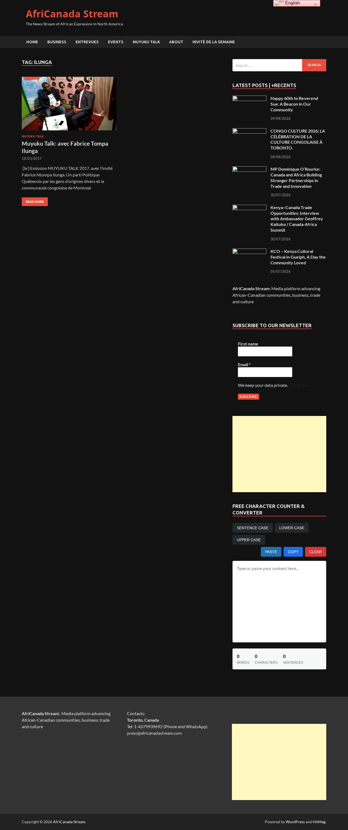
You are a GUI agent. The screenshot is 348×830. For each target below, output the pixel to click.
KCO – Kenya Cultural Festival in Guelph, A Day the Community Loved (298, 257)
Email (244, 364)
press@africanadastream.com (154, 733)
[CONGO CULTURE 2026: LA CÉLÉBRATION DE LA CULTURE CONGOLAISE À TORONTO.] (249, 131)
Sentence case (252, 528)
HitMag (319, 821)
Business (56, 42)
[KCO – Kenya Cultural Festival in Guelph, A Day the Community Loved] (249, 251)
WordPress (295, 821)
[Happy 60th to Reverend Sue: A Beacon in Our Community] (249, 98)
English (292, 3)
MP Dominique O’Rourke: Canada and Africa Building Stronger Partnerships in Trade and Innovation (296, 177)
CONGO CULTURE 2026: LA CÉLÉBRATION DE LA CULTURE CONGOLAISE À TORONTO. (298, 139)
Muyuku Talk (146, 42)
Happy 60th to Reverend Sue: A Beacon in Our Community (294, 104)
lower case (291, 528)
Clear (315, 552)
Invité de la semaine (213, 42)
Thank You (299, 385)
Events (115, 42)
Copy (293, 552)
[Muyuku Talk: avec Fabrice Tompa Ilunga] (69, 103)
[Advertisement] (279, 454)
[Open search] (323, 42)
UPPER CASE (249, 540)
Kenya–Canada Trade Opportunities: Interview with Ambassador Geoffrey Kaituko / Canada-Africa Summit (297, 218)
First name (248, 343)
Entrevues (87, 42)
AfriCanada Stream (72, 13)
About (176, 42)
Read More (33, 200)
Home (32, 42)
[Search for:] (279, 65)
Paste (271, 552)
